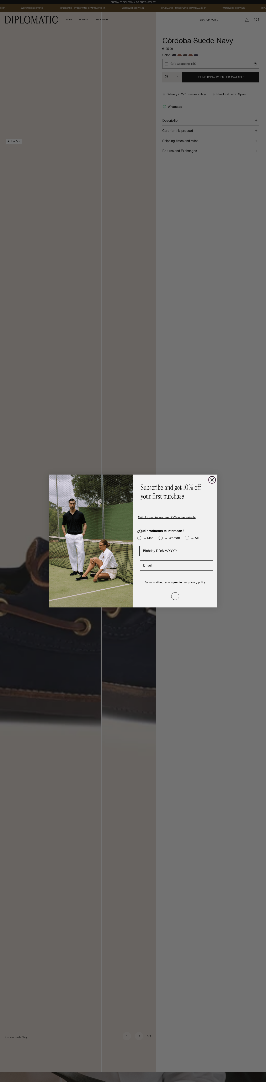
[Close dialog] (212, 479)
